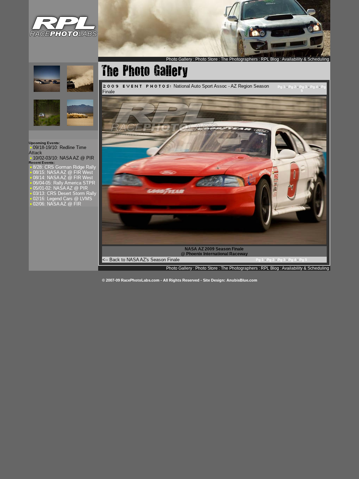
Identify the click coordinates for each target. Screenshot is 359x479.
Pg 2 (292, 87)
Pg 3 (303, 87)
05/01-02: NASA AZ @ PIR (60, 188)
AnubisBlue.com (241, 280)
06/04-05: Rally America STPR (64, 182)
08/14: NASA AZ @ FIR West (63, 177)
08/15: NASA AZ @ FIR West (63, 172)
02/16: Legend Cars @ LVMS (62, 198)
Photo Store (206, 59)
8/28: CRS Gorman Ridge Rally (64, 167)
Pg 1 (281, 87)
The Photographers (239, 59)
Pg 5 (303, 260)
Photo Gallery (179, 59)
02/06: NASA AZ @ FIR (57, 204)
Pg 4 (314, 87)
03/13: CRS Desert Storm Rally (64, 193)
